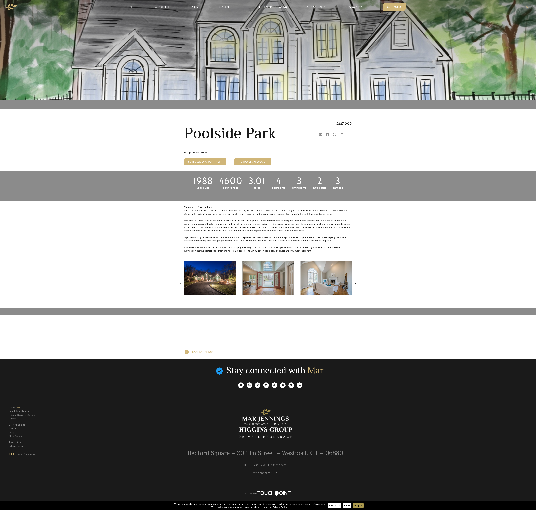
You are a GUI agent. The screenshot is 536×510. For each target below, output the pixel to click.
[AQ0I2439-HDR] (210, 278)
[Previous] (180, 283)
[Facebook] (241, 385)
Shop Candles (16, 436)
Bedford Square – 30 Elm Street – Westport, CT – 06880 (265, 454)
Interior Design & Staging (22, 414)
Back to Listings (202, 352)
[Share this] (327, 134)
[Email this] (320, 134)
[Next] (356, 283)
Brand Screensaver (26, 454)
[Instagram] (249, 385)
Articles (13, 428)
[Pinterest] (266, 385)
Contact (13, 418)
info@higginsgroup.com (265, 472)
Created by (251, 493)
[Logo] (11, 6)
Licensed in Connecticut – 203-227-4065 (265, 465)
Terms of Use (15, 442)
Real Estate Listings (19, 411)
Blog (11, 432)
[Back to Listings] (188, 352)
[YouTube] (283, 385)
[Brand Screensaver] (13, 454)
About (14, 407)
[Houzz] (299, 385)
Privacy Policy (16, 446)
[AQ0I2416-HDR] (268, 278)
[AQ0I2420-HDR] (326, 278)
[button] (527, 6)
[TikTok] (274, 385)
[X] (257, 385)
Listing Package (17, 424)
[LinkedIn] (291, 385)
